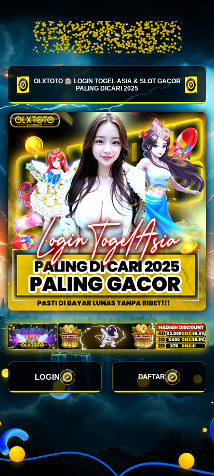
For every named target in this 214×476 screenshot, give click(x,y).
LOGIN (47, 376)
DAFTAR (151, 377)
